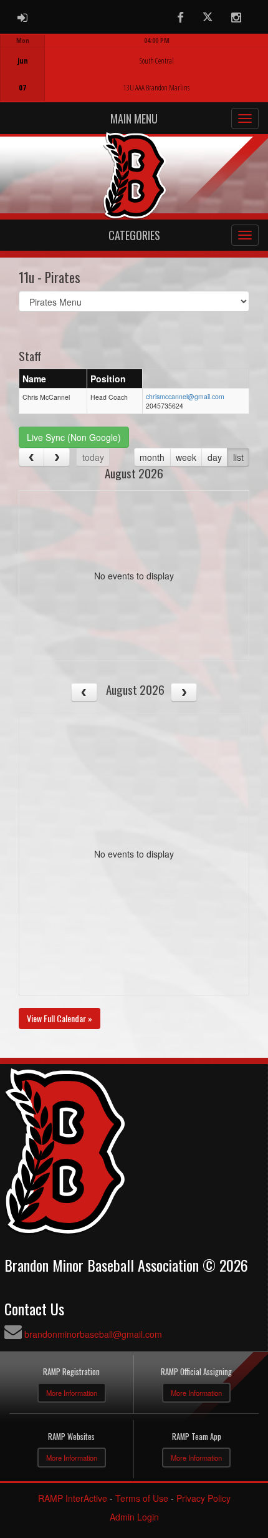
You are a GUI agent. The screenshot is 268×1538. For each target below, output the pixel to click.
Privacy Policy (203, 1498)
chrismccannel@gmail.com (185, 396)
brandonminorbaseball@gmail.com (93, 1334)
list (238, 457)
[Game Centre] (134, 78)
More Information (71, 1393)
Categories (134, 235)
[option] (134, 68)
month (152, 457)
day (215, 457)
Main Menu (134, 118)
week (186, 457)
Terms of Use (141, 1498)
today (93, 457)
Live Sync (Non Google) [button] (74, 437)
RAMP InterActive (72, 1498)
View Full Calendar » (59, 1018)
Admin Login (134, 1517)
